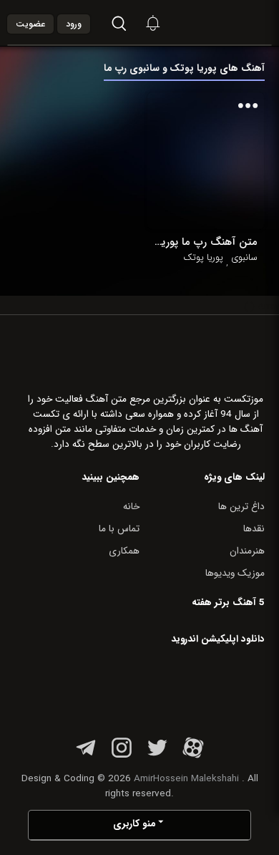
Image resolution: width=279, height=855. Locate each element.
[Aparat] (193, 755)
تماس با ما (119, 528)
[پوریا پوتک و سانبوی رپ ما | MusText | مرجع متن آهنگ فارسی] (233, 22)
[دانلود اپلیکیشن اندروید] (174, 687)
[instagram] (121, 755)
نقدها (254, 528)
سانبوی (244, 258)
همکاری (124, 551)
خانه (131, 506)
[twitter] (157, 755)
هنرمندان (247, 551)
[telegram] (86, 755)
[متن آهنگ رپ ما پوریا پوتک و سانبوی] (205, 160)
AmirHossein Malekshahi (186, 778)
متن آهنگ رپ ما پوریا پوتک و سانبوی (206, 242)
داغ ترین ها (241, 506)
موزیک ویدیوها (235, 573)
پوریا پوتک (203, 258)
